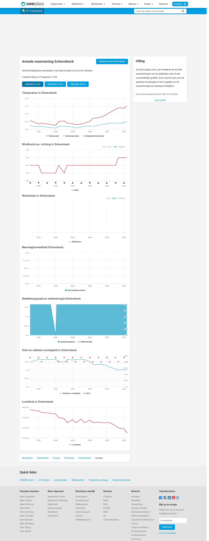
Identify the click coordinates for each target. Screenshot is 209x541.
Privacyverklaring (138, 531)
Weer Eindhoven (27, 504)
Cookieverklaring (138, 535)
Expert (147, 4)
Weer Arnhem (26, 500)
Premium (163, 4)
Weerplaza (135, 500)
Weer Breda (25, 508)
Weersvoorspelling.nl (140, 516)
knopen (121, 147)
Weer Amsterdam (27, 496)
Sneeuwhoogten (55, 508)
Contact (79, 516)
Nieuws (132, 4)
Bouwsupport (81, 496)
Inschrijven (167, 527)
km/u (110, 147)
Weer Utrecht (25, 531)
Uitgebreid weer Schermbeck (112, 61)
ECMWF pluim (27, 480)
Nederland (77, 4)
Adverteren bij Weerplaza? (142, 520)
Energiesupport (82, 500)
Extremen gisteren (122, 480)
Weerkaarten (78, 480)
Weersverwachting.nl (140, 512)
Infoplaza (107, 496)
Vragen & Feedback (139, 527)
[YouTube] (173, 498)
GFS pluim (44, 480)
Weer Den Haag (26, 512)
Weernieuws (53, 516)
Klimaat (116, 4)
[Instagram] (177, 498)
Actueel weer (60, 480)
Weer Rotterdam (27, 523)
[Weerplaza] (32, 4)
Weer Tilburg (25, 527)
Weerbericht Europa (56, 496)
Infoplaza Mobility (139, 508)
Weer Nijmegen (26, 520)
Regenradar (57, 4)
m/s (104, 147)
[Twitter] (165, 498)
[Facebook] (160, 498)
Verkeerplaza (137, 504)
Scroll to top (204, 536)
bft (115, 147)
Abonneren (136, 539)
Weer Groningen (27, 516)
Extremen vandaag (98, 480)
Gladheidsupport (82, 520)
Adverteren (80, 508)
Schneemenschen (111, 520)
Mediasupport (81, 504)
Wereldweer (97, 4)
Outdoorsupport (82, 512)
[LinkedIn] (169, 498)
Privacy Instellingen (167, 533)
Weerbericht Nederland (58, 500)
